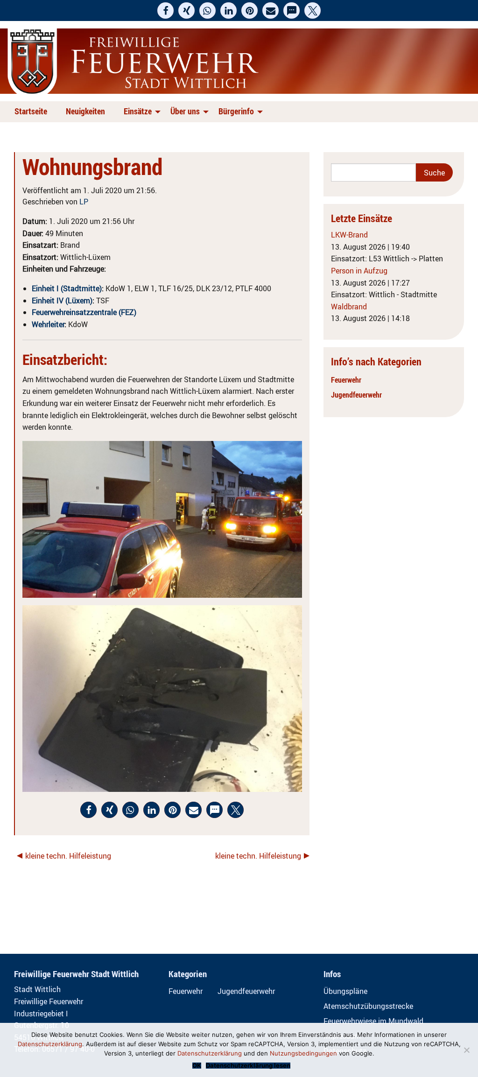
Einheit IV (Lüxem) (62, 300)
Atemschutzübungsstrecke (368, 1006)
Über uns (185, 111)
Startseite (30, 111)
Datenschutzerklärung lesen (248, 1066)
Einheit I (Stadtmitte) (67, 288)
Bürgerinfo (236, 111)
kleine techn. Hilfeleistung (68, 856)
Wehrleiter (48, 324)
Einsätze (138, 111)
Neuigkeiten (85, 111)
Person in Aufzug (359, 271)
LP (83, 201)
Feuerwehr (346, 380)
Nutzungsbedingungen (303, 1053)
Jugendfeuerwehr (356, 395)
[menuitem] (32, 111)
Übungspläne (345, 991)
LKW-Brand (349, 235)
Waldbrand (349, 306)
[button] (165, 10)
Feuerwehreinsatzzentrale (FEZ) (84, 312)
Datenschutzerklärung (50, 1044)
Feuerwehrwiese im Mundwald (373, 1021)
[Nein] (466, 1050)
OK (196, 1066)
